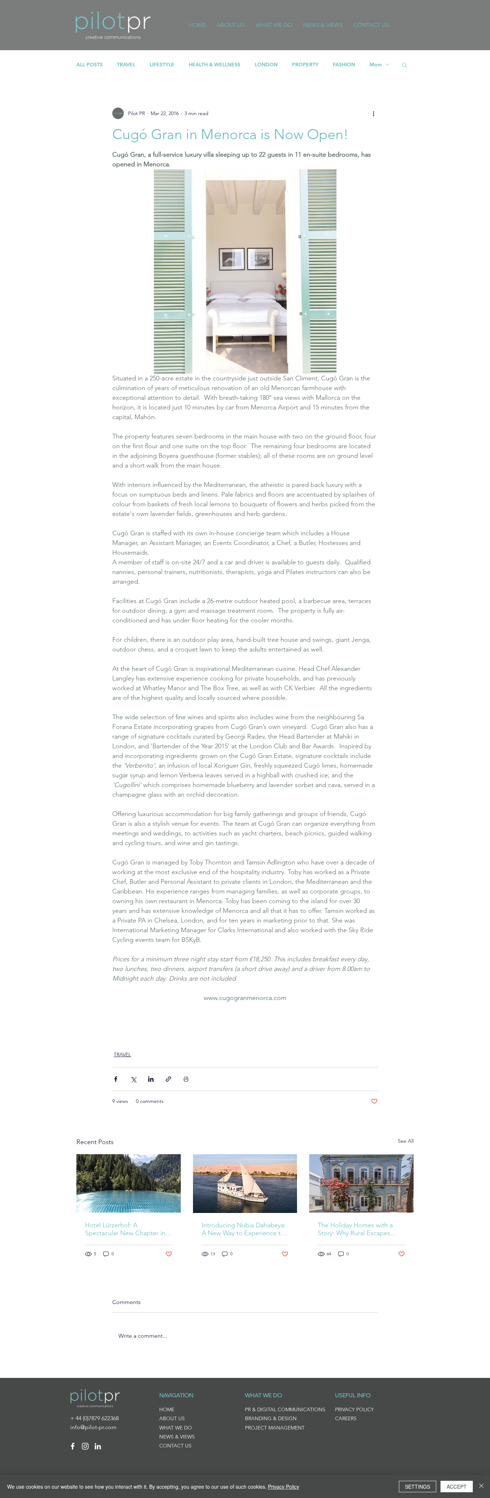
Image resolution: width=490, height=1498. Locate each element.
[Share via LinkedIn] (150, 1079)
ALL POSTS (89, 65)
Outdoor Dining (287, 1037)
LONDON (266, 65)
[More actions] (373, 113)
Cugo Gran (143, 1025)
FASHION (344, 65)
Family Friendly (304, 1013)
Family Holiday (345, 1013)
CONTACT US (175, 1445)
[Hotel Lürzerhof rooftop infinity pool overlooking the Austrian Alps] (128, 1183)
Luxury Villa (345, 1025)
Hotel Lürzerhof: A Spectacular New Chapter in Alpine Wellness (125, 1229)
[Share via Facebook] (115, 1079)
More (375, 65)
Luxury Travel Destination (232, 1037)
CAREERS (346, 1418)
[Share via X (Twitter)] (133, 1079)
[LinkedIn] (97, 1446)
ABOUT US (172, 1418)
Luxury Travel (151, 1013)
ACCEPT (457, 1486)
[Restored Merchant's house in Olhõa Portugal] (361, 1183)
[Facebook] (72, 1446)
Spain (119, 1025)
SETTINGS (417, 1486)
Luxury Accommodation (251, 1013)
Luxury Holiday (253, 1025)
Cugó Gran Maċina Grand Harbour (154, 1037)
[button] (404, 64)
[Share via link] (168, 1079)
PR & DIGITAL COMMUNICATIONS (285, 1409)
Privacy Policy (283, 1486)
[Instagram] (85, 1446)
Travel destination (209, 1025)
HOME (166, 1409)
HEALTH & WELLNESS (214, 65)
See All (406, 1141)
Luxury (121, 1013)
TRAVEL (126, 65)
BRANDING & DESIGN (271, 1418)
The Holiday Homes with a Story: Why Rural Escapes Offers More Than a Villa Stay (359, 1229)
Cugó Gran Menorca (301, 1025)
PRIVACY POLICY (354, 1409)
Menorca (172, 1025)
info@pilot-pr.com (93, 1427)
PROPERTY (305, 65)
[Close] (481, 1486)
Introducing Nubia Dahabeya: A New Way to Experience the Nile (245, 1229)
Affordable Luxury (194, 1013)
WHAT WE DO (175, 1427)
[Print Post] (186, 1079)
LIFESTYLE (162, 65)
